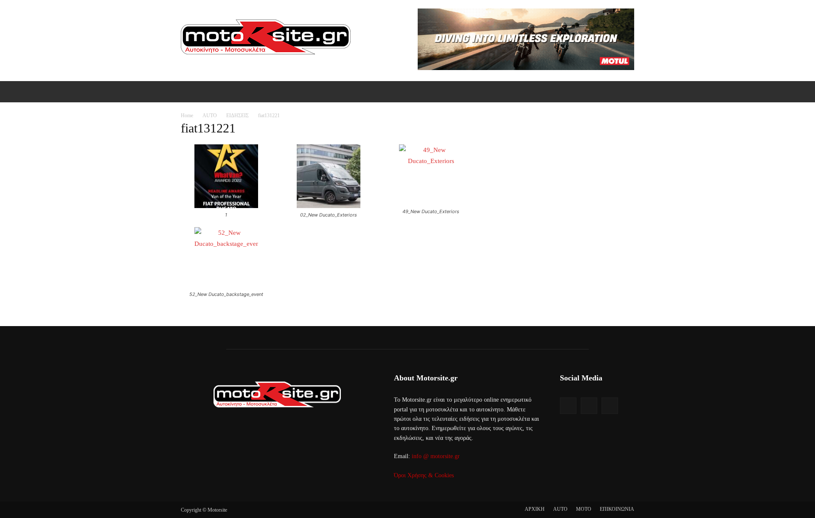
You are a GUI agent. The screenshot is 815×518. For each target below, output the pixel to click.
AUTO (209, 115)
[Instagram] (589, 405)
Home (187, 115)
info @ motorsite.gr (436, 456)
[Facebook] (568, 405)
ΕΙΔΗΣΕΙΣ (237, 115)
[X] (609, 405)
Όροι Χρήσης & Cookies (424, 475)
